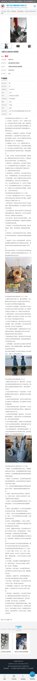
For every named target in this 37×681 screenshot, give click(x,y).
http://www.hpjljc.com (6, 619)
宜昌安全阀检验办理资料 (27, 651)
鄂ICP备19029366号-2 (23, 663)
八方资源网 (13, 668)
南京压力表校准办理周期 (9, 651)
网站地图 (30, 668)
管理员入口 (25, 668)
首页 (8, 11)
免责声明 (19, 668)
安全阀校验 (20, 11)
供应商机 (13, 11)
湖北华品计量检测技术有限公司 (15, 666)
